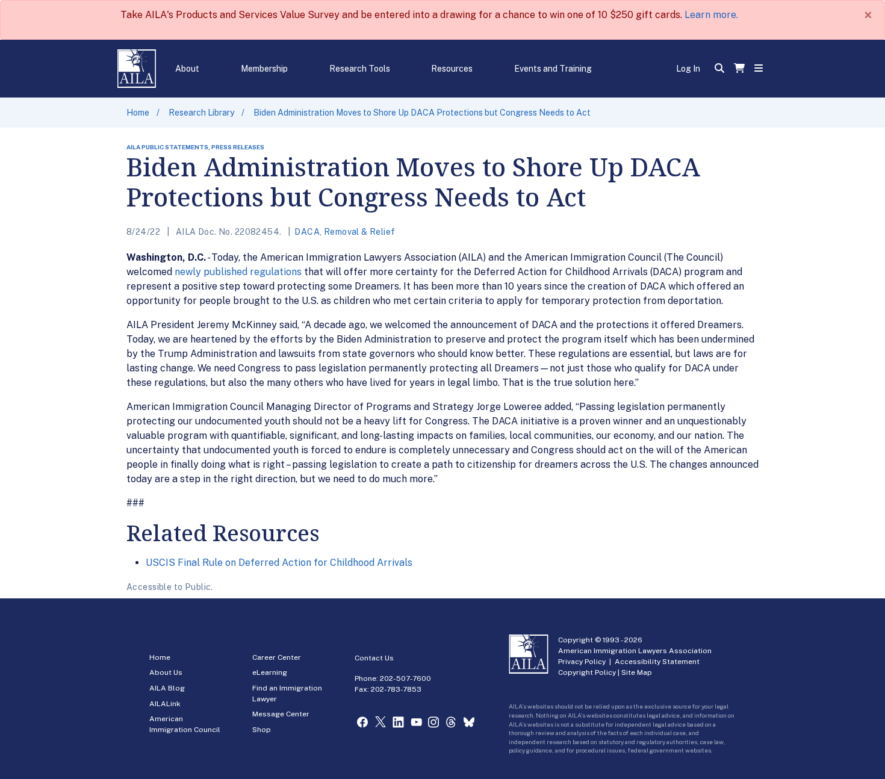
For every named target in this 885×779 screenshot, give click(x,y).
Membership (264, 68)
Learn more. (711, 14)
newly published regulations (238, 272)
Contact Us (374, 658)
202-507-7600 (405, 678)
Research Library (201, 112)
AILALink (165, 704)
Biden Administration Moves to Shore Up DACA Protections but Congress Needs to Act (422, 112)
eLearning (269, 672)
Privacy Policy (582, 661)
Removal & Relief (360, 232)
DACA (307, 232)
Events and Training (553, 68)
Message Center (280, 714)
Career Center (276, 657)
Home (137, 112)
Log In (688, 68)
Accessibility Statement (657, 661)
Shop (261, 729)
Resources (452, 68)
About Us (165, 672)
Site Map (636, 672)
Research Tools (359, 68)
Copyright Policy (587, 672)
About (187, 68)
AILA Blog (167, 688)
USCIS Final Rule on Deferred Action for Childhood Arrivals (279, 562)
